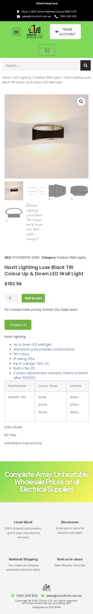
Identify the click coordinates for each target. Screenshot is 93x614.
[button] (16, 32)
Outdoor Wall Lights (47, 77)
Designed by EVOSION (46, 607)
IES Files (10, 435)
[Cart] (46, 50)
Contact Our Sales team (59, 309)
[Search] (85, 65)
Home (6, 77)
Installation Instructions (23, 443)
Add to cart (33, 298)
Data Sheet (13, 427)
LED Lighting (22, 77)
